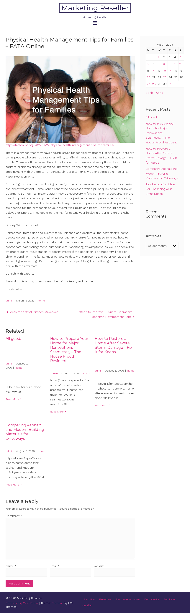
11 (175, 64)
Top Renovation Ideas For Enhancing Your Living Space (160, 189)
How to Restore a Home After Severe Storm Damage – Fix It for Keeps (113, 345)
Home (41, 300)
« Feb (149, 93)
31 (170, 84)
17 (170, 70)
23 (164, 77)
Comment (14, 516)
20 (148, 77)
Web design (152, 599)
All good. (13, 338)
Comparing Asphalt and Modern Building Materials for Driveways (25, 432)
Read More (12, 399)
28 (154, 84)
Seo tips (89, 599)
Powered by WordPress (22, 603)
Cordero (57, 603)
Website (99, 566)
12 (180, 64)
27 (148, 84)
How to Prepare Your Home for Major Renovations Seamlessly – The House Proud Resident (69, 349)
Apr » (159, 93)
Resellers (105, 599)
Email (55, 566)
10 (170, 64)
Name (11, 566)
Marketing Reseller (95, 8)
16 (164, 70)
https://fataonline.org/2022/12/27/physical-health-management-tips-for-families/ (60, 145)
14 (153, 70)
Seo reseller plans (128, 599)
